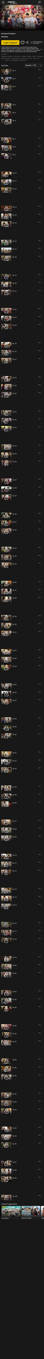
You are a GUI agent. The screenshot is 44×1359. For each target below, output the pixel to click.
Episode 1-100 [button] (30, 65)
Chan (34, 58)
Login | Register (10, 42)
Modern (29, 56)
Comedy (23, 56)
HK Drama (10, 56)
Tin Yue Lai (23, 58)
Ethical (34, 56)
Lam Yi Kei (29, 58)
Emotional (40, 56)
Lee (10, 60)
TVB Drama (17, 56)
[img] (12, 2)
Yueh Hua (7, 58)
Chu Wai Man (22, 60)
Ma (38, 58)
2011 (5, 54)
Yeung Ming (15, 60)
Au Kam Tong (15, 58)
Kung (6, 60)
